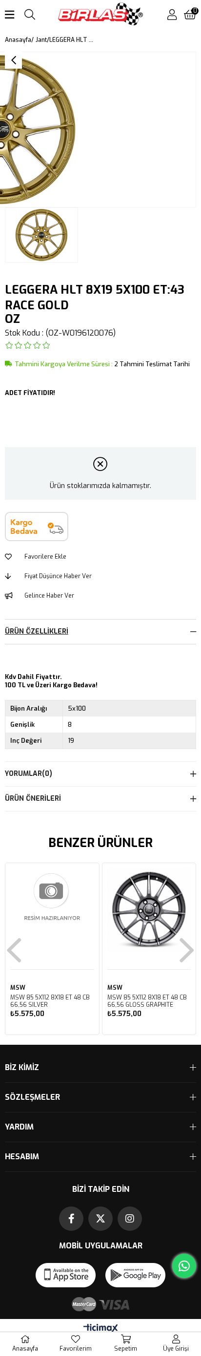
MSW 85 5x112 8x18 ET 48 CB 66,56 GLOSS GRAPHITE (147, 1001)
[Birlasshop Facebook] (71, 1218)
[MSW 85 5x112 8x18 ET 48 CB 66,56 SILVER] (52, 910)
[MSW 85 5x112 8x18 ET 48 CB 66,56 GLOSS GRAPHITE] (149, 910)
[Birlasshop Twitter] (100, 1218)
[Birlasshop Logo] (100, 15)
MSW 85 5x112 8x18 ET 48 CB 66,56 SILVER (50, 1001)
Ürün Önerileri (33, 798)
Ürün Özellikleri (36, 631)
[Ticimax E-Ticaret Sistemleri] (100, 1329)
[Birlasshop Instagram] (130, 1218)
